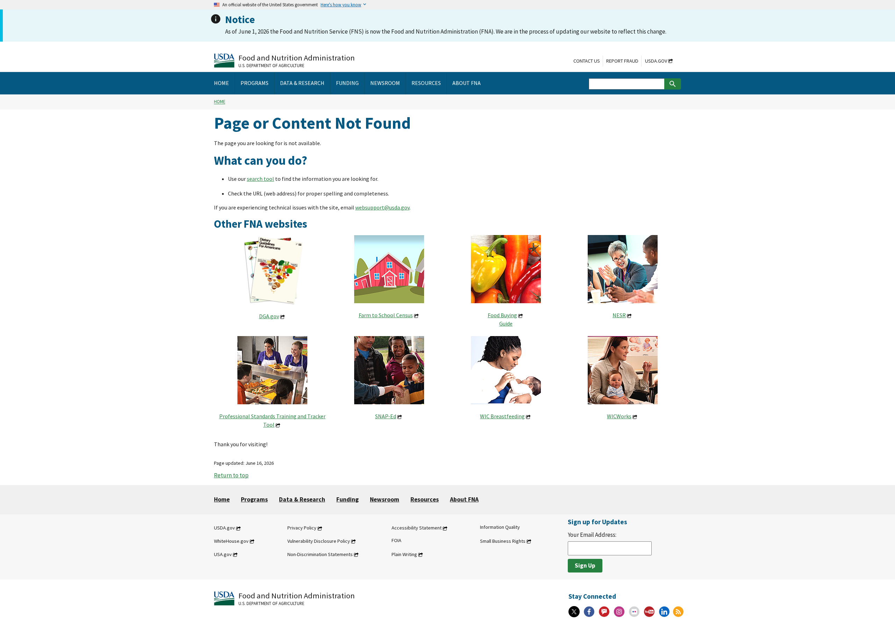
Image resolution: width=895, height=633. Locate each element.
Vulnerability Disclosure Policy (318, 541)
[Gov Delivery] (604, 611)
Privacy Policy (301, 528)
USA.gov (223, 554)
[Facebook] (589, 611)
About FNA (464, 499)
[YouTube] (649, 611)
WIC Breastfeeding (502, 416)
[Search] (672, 84)
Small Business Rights (502, 541)
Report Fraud (622, 61)
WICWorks (619, 416)
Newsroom (384, 499)
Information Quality (500, 527)
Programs (254, 499)
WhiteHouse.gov (231, 541)
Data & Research (302, 499)
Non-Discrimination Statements (320, 554)
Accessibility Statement (417, 528)
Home (219, 102)
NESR (619, 315)
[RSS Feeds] (678, 611)
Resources (424, 499)
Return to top (231, 475)
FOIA (396, 540)
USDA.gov (656, 61)
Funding (347, 499)
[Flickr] (634, 611)
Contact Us (586, 61)
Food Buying (502, 315)
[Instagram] (619, 611)
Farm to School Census (386, 315)
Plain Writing (404, 554)
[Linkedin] (664, 611)
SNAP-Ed (385, 416)
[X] (574, 611)
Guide (506, 323)
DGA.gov (269, 316)
